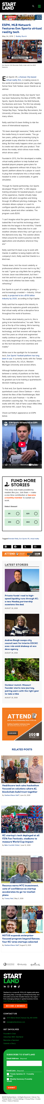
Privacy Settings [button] (19, 1099)
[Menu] (39, 6)
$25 (27, 514)
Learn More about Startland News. (15, 1001)
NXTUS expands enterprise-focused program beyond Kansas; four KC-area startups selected (21, 938)
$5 (9, 514)
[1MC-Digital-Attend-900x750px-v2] (22, 709)
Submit (11, 1088)
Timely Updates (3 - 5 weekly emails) (20, 1075)
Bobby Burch (21, 36)
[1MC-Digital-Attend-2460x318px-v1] (22, 554)
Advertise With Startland (13, 1037)
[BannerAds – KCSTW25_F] (22, 17)
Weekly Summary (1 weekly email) (19, 1080)
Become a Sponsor (11, 1040)
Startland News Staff (11, 795)
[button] (33, 6)
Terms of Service (13, 1101)
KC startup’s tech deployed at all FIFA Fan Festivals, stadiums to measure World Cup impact (21, 838)
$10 (9, 522)
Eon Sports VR (24, 539)
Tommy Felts (8, 898)
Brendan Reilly (13, 539)
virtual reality (34, 539)
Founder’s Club (9, 1034)
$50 (28, 522)
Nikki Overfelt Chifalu (11, 845)
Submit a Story (9, 1043)
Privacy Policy (29, 1099)
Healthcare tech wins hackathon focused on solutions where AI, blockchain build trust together (20, 788)
